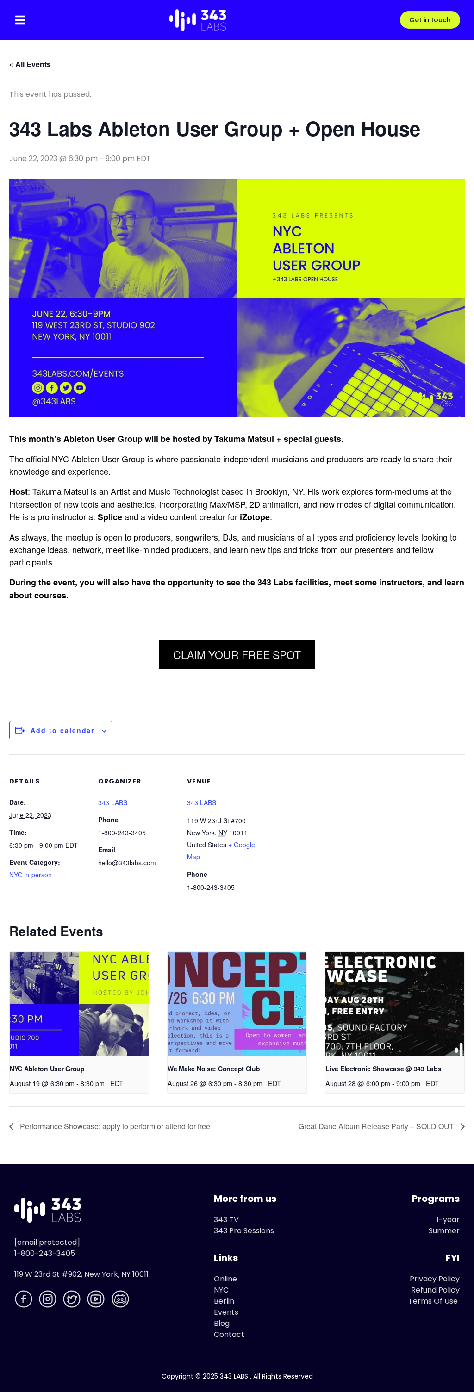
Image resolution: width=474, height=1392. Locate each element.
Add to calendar (62, 730)
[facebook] (24, 1300)
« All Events (30, 64)
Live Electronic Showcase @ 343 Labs (383, 1068)
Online (225, 1279)
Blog (222, 1323)
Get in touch (430, 20)
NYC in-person (30, 874)
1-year (448, 1219)
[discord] (121, 1300)
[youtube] (97, 1300)
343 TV (226, 1219)
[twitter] (72, 1300)
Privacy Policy (435, 1279)
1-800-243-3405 (44, 1253)
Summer (444, 1230)
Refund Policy (435, 1290)
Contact (229, 1334)
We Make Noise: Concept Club (214, 1068)
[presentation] (79, 1004)
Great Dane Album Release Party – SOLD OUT (377, 1126)
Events (226, 1312)
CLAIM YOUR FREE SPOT (237, 654)
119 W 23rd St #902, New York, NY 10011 (81, 1274)
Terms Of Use (433, 1301)
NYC (221, 1290)
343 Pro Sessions (244, 1230)
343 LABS (112, 802)
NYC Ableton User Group (47, 1068)
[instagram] (48, 1300)
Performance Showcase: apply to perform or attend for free (114, 1126)
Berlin (224, 1301)
